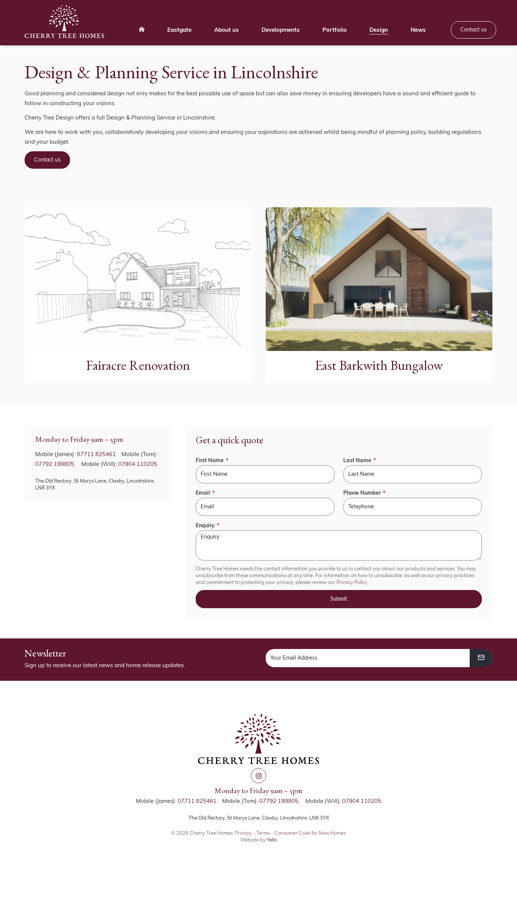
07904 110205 (137, 463)
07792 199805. (55, 463)
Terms (263, 833)
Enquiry (205, 525)
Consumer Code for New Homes (310, 833)
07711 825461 (96, 454)
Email (203, 492)
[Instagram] (258, 776)
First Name (210, 460)
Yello (272, 840)
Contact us (47, 159)
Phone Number (362, 492)
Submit (338, 599)
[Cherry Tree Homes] (64, 21)
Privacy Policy (351, 582)
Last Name (357, 460)
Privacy (243, 833)
